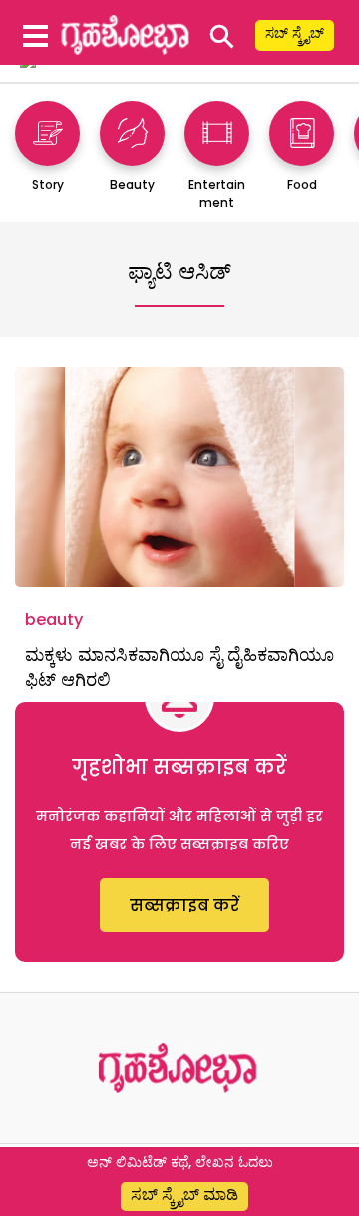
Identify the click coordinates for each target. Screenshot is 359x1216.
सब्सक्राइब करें (184, 905)
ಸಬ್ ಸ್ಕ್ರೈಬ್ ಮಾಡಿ (184, 1194)
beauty (54, 619)
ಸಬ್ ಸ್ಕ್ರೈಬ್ (294, 33)
